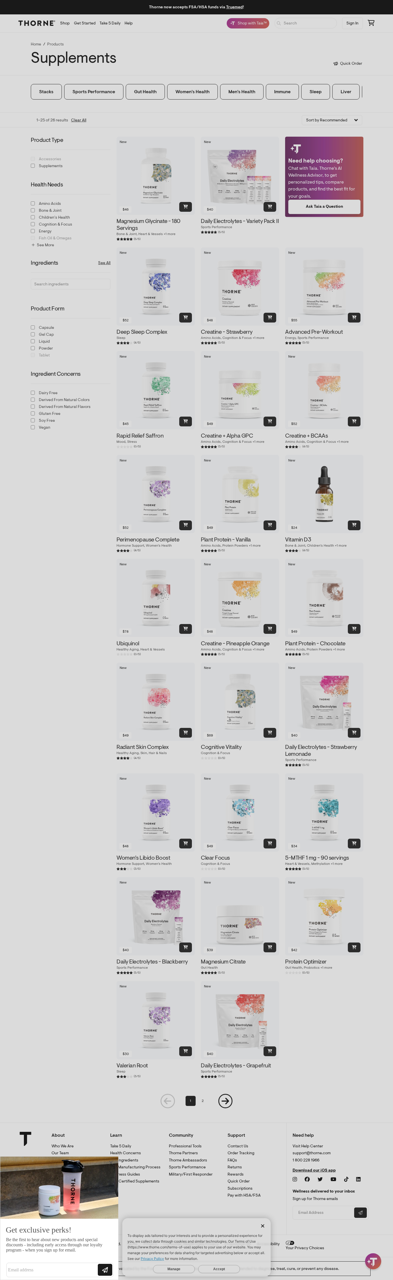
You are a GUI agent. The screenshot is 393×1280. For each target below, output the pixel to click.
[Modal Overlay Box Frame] (59, 1218)
